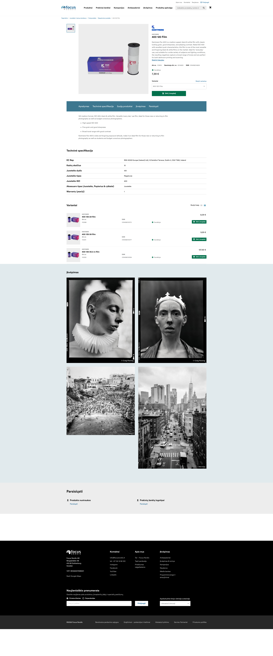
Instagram (114, 565)
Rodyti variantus (201, 81)
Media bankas (165, 571)
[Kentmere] (158, 28)
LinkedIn (113, 575)
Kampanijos (119, 8)
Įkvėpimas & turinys (167, 561)
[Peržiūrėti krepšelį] (210, 7)
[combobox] (191, 8)
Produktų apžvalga (164, 8)
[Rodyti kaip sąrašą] (204, 205)
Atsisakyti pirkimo (162, 622)
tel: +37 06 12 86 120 (118, 561)
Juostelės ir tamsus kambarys (78, 18)
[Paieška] (203, 8)
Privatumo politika (199, 622)
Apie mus (179, 2)
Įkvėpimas (147, 8)
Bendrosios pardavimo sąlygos (107, 622)
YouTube (113, 571)
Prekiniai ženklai (103, 8)
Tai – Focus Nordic (142, 558)
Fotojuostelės (92, 18)
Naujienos (195, 2)
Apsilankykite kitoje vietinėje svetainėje (175, 599)
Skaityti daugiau (158, 60)
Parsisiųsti (74, 504)
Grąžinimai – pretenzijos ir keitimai (137, 622)
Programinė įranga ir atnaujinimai (167, 576)
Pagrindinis (64, 18)
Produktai (88, 8)
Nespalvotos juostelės (104, 18)
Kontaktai (187, 2)
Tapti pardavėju (141, 561)
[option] (71, 28)
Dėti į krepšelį (170, 93)
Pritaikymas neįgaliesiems (140, 566)
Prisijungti (205, 2)
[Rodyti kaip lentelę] (201, 205)
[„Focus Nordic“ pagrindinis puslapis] (68, 8)
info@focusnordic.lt (117, 558)
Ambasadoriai (134, 8)
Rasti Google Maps (74, 576)
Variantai (155, 81)
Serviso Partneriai (180, 622)
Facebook (114, 568)
